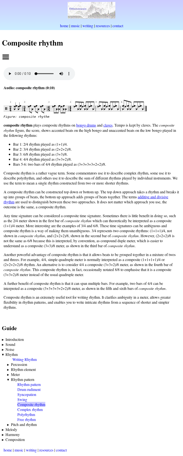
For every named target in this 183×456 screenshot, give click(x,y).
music (75, 25)
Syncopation (26, 394)
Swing (22, 399)
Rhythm (11, 354)
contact (117, 25)
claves (107, 125)
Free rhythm (26, 419)
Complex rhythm (30, 409)
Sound (10, 344)
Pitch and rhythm (24, 424)
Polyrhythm (26, 414)
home (64, 25)
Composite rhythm (31, 404)
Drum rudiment (29, 389)
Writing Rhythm (24, 359)
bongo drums (86, 125)
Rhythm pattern (22, 379)
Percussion (19, 364)
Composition (15, 439)
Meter (15, 374)
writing (87, 25)
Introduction (14, 339)
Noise (9, 349)
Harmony (12, 434)
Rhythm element (23, 369)
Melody (11, 429)
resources (103, 25)
